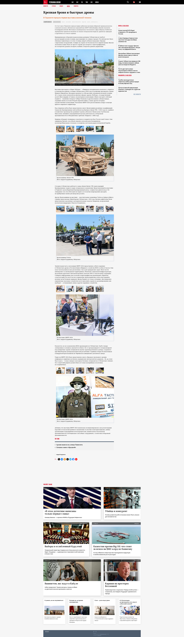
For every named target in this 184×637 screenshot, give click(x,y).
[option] (60, 129)
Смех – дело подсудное (102, 600)
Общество (84, 21)
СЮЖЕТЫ (76, 6)
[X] (59, 459)
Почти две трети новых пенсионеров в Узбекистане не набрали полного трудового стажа (129, 70)
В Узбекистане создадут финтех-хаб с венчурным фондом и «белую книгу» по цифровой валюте (129, 47)
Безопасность (94, 21)
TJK (82, 2)
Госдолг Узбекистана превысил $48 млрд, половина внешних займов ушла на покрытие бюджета (129, 62)
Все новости (137, 94)
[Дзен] (67, 459)
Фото (68, 6)
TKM (87, 2)
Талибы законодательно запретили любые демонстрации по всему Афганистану (128, 81)
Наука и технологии (76, 21)
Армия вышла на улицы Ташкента (69, 445)
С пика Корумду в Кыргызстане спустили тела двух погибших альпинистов (128, 39)
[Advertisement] (84, 473)
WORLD (97, 2)
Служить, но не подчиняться (53, 600)
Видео (61, 6)
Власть (88, 21)
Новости (45, 6)
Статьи (54, 6)
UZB (91, 2)
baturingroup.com (103, 634)
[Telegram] (70, 459)
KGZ (77, 2)
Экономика (68, 21)
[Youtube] (76, 459)
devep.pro (99, 635)
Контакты (47, 631)
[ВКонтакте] (62, 459)
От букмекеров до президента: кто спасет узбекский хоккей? (128, 602)
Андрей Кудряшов (47, 21)
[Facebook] (73, 459)
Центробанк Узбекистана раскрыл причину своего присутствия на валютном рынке (129, 55)
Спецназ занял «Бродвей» (66, 447)
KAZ (73, 2)
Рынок (63, 21)
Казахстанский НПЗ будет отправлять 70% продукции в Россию (127, 32)
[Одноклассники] (65, 459)
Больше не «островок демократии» (76, 601)
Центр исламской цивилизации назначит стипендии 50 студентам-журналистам (129, 89)
